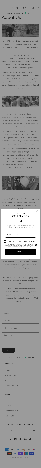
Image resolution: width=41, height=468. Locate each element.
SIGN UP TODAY (20, 252)
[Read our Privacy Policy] (36, 245)
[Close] (37, 211)
